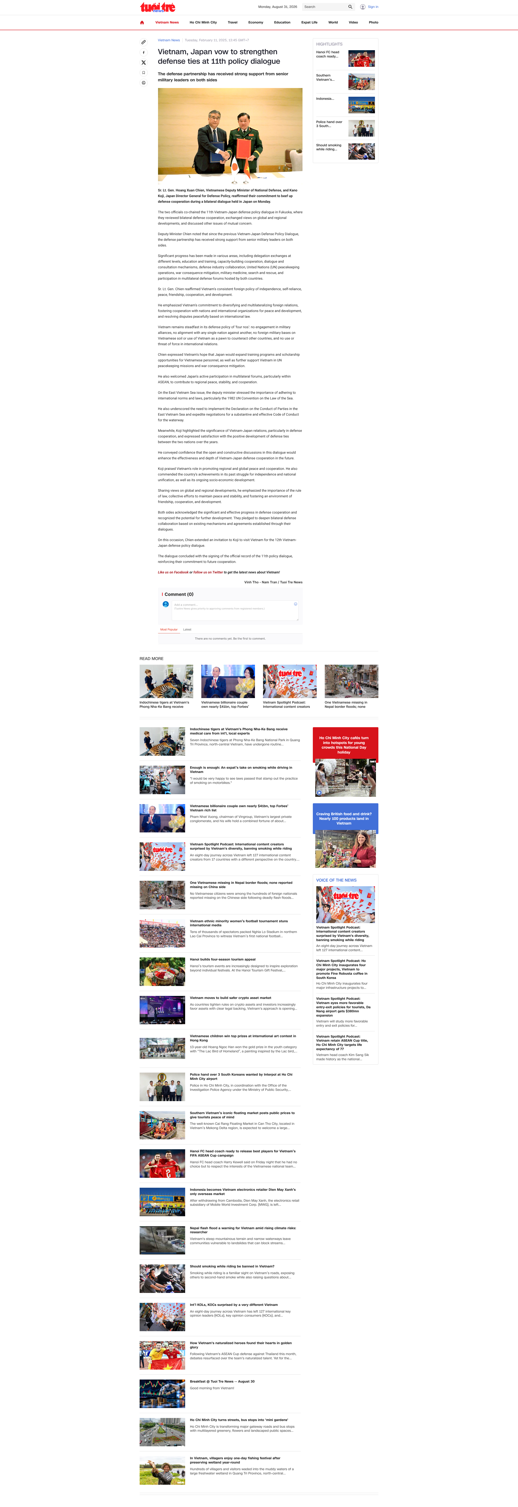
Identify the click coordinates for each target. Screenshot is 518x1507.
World (333, 22)
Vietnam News (167, 22)
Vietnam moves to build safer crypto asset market (230, 998)
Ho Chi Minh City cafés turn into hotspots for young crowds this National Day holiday (343, 745)
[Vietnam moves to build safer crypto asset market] (162, 1010)
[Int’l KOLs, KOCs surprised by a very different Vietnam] (162, 1317)
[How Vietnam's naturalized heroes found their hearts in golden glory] (162, 1355)
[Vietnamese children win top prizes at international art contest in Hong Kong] (162, 1048)
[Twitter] (144, 62)
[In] (144, 83)
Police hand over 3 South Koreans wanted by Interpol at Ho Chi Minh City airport (241, 1077)
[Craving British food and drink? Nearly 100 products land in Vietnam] (345, 849)
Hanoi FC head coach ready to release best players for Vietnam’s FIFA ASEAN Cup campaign (243, 1153)
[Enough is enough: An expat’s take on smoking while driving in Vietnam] (162, 780)
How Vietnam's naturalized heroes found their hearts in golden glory (241, 1345)
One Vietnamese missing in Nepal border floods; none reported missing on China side (349, 704)
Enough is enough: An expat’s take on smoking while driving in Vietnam (241, 770)
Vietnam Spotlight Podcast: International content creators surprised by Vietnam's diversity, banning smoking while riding (286, 704)
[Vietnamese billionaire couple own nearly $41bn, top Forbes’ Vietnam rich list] (228, 681)
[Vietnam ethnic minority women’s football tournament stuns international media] (162, 933)
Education (282, 22)
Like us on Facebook (173, 572)
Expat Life (309, 22)
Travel (232, 22)
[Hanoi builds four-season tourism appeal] (162, 971)
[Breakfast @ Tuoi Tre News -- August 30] (162, 1394)
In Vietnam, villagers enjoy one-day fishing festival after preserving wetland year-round (235, 1460)
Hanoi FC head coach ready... (327, 54)
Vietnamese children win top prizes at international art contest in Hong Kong (243, 1038)
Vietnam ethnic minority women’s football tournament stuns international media (239, 923)
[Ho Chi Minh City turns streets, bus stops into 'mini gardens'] (162, 1432)
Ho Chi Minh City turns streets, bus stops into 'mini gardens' (239, 1420)
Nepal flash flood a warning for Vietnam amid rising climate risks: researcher (243, 1230)
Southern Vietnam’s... (325, 77)
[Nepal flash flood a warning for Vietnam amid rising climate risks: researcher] (162, 1240)
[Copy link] (144, 42)
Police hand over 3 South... (329, 124)
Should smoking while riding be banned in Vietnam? (232, 1266)
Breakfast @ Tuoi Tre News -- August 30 (222, 1382)
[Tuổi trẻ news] (157, 7)
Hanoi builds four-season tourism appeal (223, 959)
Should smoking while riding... (328, 147)
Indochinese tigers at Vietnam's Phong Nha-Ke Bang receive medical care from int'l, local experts (164, 704)
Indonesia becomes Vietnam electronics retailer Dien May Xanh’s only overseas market (243, 1192)
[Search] (350, 6)
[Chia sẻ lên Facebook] (144, 52)
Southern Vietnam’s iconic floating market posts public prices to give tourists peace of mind (242, 1115)
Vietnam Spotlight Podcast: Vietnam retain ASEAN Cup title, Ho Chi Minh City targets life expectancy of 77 (342, 1043)
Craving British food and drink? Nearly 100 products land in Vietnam (344, 819)
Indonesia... (325, 99)
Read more (151, 659)
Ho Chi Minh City (203, 22)
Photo (373, 22)
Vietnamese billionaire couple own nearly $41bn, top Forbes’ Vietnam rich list (225, 704)
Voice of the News (336, 880)
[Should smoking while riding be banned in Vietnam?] (361, 151)
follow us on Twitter (208, 572)
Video (353, 22)
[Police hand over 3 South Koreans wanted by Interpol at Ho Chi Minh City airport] (361, 128)
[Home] (142, 22)
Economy (255, 22)
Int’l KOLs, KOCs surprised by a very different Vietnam (234, 1305)
